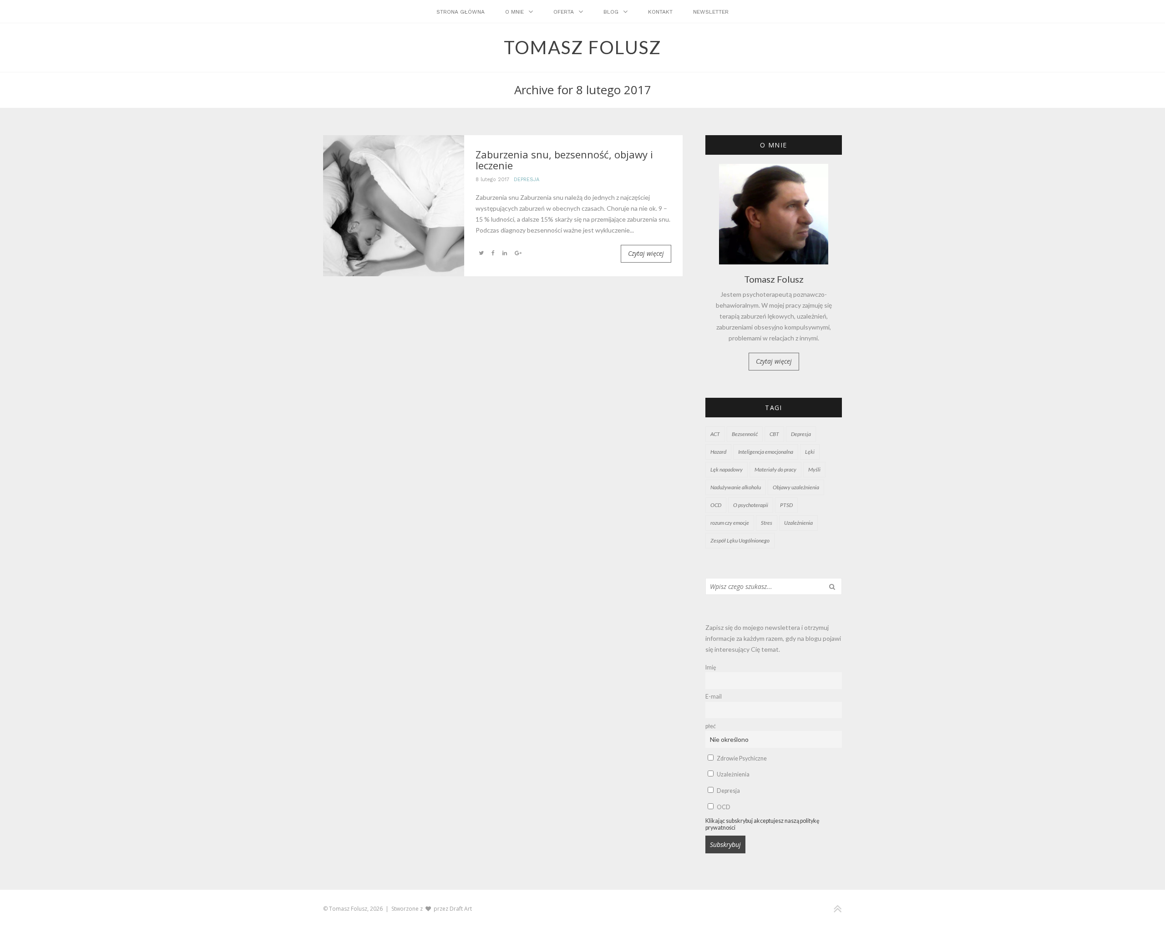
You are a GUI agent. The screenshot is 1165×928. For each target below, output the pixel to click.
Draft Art (461, 909)
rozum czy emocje (729, 522)
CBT (774, 434)
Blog (610, 12)
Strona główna (460, 12)
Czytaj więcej (646, 253)
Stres (766, 522)
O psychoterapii (750, 505)
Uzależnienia (798, 522)
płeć (710, 726)
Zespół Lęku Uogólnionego (740, 540)
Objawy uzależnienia (796, 487)
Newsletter (711, 12)
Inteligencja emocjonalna (765, 451)
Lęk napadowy (726, 469)
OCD (715, 505)
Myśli (814, 469)
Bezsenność (745, 434)
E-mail (713, 696)
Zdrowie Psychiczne (741, 758)
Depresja (526, 180)
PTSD (786, 505)
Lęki (810, 451)
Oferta (563, 12)
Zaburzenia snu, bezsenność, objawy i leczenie (564, 159)
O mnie (514, 12)
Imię (710, 667)
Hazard (718, 451)
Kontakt (660, 12)
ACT (715, 434)
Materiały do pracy (775, 469)
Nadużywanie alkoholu (735, 487)
